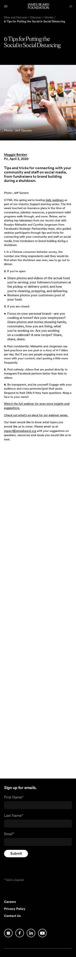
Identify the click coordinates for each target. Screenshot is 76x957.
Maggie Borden (15, 155)
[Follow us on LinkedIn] (31, 933)
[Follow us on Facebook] (20, 933)
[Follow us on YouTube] (42, 933)
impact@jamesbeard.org (20, 431)
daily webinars (55, 200)
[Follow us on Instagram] (8, 933)
